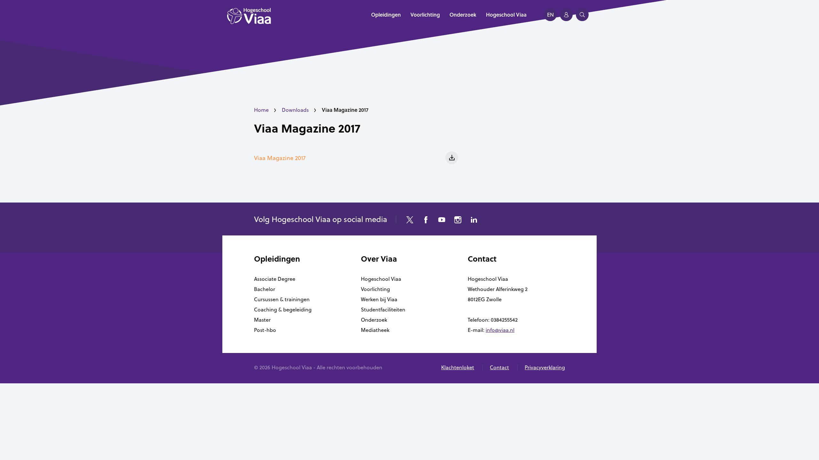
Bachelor (264, 289)
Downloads (295, 109)
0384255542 (504, 319)
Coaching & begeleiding (283, 309)
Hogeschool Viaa (381, 278)
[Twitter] (409, 220)
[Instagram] (457, 220)
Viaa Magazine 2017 (307, 128)
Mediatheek (375, 330)
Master (262, 319)
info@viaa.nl (500, 330)
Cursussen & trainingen (282, 299)
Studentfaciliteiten (383, 309)
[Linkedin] (473, 220)
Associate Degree (274, 278)
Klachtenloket (457, 367)
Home (261, 109)
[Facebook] (425, 220)
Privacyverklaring (545, 367)
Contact (499, 367)
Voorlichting (375, 289)
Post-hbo (265, 330)
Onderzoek (374, 319)
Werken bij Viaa (379, 299)
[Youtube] (441, 220)
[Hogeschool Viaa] (249, 19)
